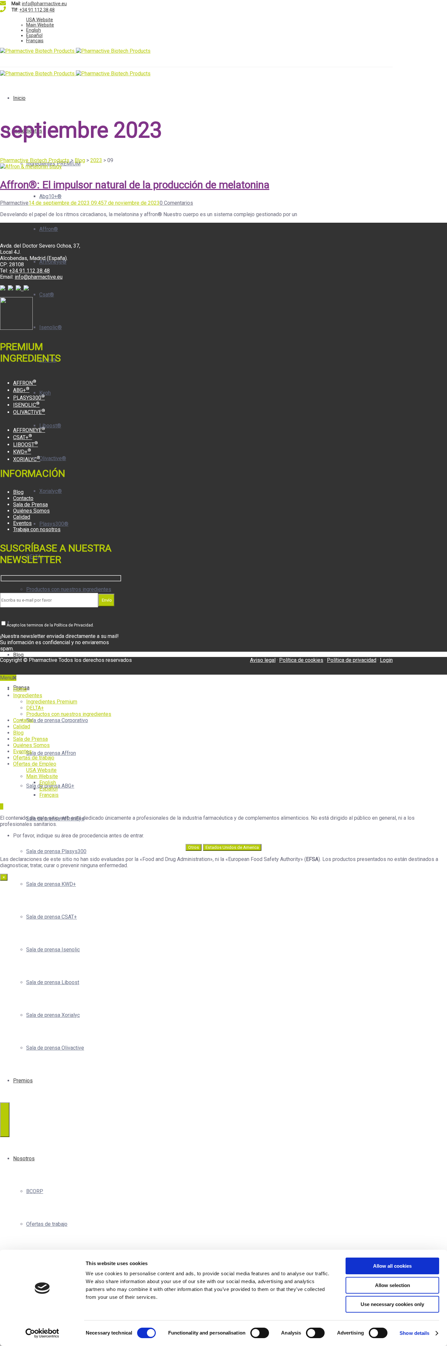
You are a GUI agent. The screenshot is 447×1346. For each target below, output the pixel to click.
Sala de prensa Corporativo (57, 720)
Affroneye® (52, 262)
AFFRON (24, 383)
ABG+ (21, 390)
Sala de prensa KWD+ (51, 884)
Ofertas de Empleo (34, 764)
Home (20, 689)
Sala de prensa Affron (51, 753)
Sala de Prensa (30, 504)
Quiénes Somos (31, 511)
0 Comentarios (176, 203)
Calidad (21, 517)
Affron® (48, 229)
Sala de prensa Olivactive (55, 1048)
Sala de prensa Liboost (52, 982)
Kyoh (45, 393)
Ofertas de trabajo (46, 1224)
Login (386, 660)
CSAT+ (22, 437)
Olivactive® (52, 458)
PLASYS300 (29, 398)
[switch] (259, 1333)
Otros (193, 847)
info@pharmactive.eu (44, 3)
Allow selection (392, 1285)
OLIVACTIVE (29, 412)
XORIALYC (26, 459)
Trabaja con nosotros (37, 529)
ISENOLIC (26, 405)
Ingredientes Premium (51, 702)
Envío (106, 600)
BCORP (34, 1191)
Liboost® (50, 425)
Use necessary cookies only (392, 1304)
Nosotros (24, 1158)
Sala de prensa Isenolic (53, 949)
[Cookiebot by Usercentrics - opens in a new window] (42, 1333)
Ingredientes (27, 695)
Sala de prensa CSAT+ (51, 917)
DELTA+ (35, 708)
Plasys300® (53, 524)
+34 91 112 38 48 (37, 9)
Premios (23, 1080)
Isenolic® (50, 327)
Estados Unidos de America (232, 847)
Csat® (46, 294)
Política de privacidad (351, 660)
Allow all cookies (392, 1266)
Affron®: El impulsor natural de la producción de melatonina (134, 184)
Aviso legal (263, 660)
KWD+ (22, 452)
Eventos (22, 523)
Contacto (23, 498)
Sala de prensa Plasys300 (56, 851)
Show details (414, 1333)
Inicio (19, 98)
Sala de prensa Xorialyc (53, 1015)
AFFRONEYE (29, 430)
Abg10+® (50, 196)
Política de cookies (301, 660)
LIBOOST (25, 444)
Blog (18, 655)
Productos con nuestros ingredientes (68, 589)
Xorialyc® (50, 491)
